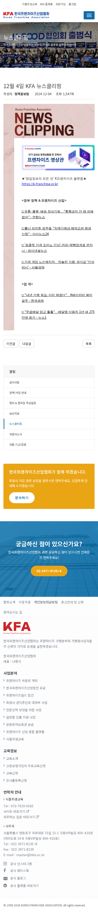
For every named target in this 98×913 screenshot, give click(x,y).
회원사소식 (15, 434)
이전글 (10, 343)
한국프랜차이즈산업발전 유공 (26, 688)
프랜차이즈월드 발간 (20, 695)
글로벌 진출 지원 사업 (21, 717)
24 (47, 234)
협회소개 (9, 602)
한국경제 (37, 301)
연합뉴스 (38, 217)
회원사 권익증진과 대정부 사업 (26, 702)
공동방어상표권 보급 (20, 724)
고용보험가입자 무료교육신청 (26, 765)
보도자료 (14, 413)
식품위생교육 (29, 4)
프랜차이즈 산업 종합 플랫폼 (25, 731)
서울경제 (38, 267)
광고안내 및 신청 (72, 602)
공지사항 (14, 382)
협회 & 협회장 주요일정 (22, 403)
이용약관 (25, 602)
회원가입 (61, 4)
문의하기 (22, 497)
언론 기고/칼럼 (17, 444)
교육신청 (12, 773)
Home (7, 53)
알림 (18, 53)
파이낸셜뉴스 (37, 251)
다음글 (26, 343)
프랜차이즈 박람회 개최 (22, 680)
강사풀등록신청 (16, 780)
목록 (89, 343)
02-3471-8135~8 (49, 571)
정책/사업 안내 (17, 393)
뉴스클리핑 (31, 53)
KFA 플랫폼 (46, 4)
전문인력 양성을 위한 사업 (23, 710)
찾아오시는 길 (12, 612)
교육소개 (12, 758)
